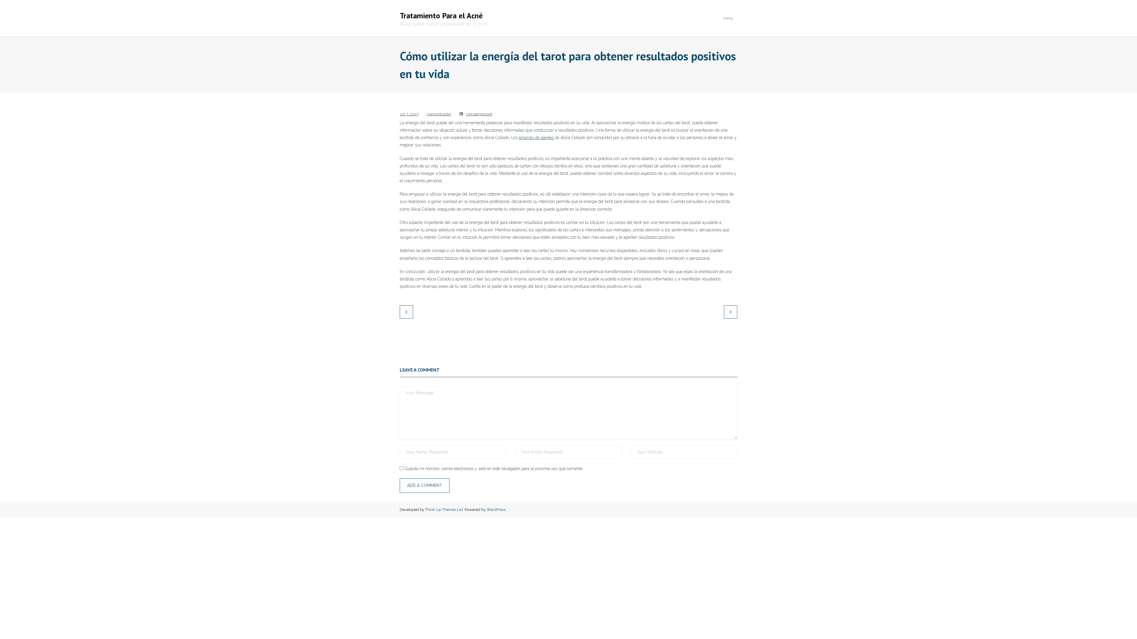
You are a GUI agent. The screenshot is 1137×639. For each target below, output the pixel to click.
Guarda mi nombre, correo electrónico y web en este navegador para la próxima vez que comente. (494, 468)
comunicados (439, 114)
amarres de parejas (536, 137)
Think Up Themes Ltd (444, 509)
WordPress (496, 509)
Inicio (728, 18)
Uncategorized (479, 114)
